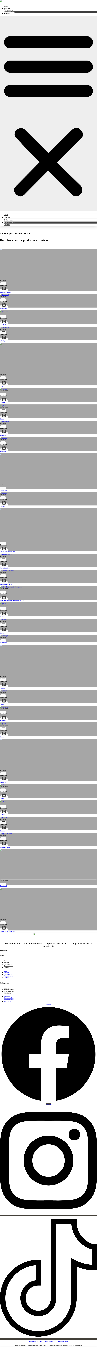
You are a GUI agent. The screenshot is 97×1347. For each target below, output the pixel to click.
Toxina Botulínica (5, 568)
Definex (2, 798)
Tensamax (3, 782)
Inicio (6, 7)
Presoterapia (3, 886)
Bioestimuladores (9, 989)
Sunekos (2, 633)
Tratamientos (8, 10)
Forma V (2, 831)
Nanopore (3, 451)
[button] (48, 113)
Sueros (2, 737)
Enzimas (2, 704)
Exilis (1, 386)
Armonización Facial (6, 584)
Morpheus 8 (3, 308)
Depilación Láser (5, 847)
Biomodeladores (9, 991)
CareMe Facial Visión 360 (7, 931)
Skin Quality (7, 993)
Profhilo (2, 617)
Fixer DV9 (3, 324)
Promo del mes (9, 12)
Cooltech (2, 814)
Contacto (7, 13)
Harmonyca (3, 642)
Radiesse (2, 688)
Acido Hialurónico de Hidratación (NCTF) (12, 600)
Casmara (2, 506)
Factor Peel (3, 490)
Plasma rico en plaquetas (7, 551)
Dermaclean (3, 435)
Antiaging (7, 988)
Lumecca (2, 402)
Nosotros (7, 8)
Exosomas (3, 720)
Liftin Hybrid (3, 341)
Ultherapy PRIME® (5, 292)
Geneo (2, 419)
